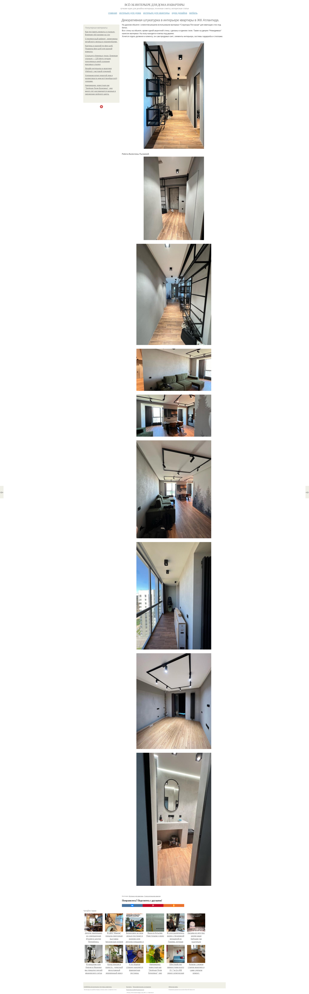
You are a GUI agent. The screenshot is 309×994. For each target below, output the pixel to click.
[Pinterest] (153, 905)
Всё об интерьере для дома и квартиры (154, 5)
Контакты (129, 987)
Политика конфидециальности (135, 989)
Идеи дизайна (179, 12)
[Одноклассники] (173, 905)
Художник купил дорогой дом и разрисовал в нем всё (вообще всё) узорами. (101, 78)
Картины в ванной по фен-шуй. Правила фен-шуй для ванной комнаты (99, 49)
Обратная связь (173, 987)
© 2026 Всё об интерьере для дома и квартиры (98, 987)
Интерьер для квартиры (156, 12)
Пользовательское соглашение (142, 987)
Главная (112, 12)
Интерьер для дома (130, 12)
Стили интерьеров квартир (152, 896)
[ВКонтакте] (132, 905)
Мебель (193, 12)
